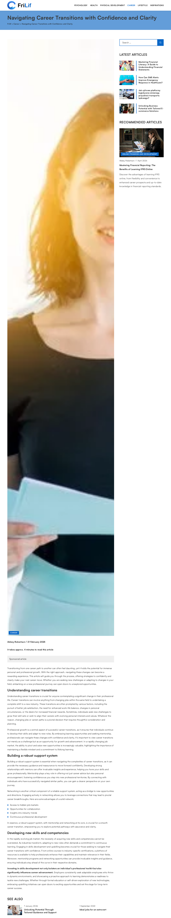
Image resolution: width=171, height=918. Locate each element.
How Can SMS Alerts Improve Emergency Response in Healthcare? (150, 80)
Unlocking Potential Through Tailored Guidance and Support (40, 911)
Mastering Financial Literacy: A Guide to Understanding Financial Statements (150, 66)
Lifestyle (143, 5)
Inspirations (157, 5)
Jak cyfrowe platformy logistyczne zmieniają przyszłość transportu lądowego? (149, 94)
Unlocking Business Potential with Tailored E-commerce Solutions (151, 108)
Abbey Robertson (16, 642)
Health (94, 5)
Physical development (112, 5)
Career (131, 5)
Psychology (81, 5)
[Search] (160, 42)
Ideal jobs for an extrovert (92, 909)
